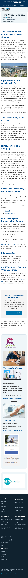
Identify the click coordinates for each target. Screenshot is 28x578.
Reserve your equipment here (10, 244)
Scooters (3, 501)
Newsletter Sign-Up (20, 524)
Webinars (4, 524)
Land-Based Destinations (9, 19)
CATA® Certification (6, 519)
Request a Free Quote (14, 313)
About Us (9, 17)
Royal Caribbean (10, 213)
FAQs (2, 545)
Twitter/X (4, 554)
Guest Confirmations (19, 528)
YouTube (3, 557)
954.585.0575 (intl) (6, 540)
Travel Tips (18, 510)
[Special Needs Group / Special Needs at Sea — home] (5, 9)
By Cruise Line (19, 502)
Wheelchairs (4, 504)
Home (4, 17)
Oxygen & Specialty (6, 509)
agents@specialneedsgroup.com (13, 430)
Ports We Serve (19, 505)
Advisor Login (5, 522)
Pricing (3, 511)
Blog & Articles (19, 522)
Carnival (7, 211)
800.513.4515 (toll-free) (6, 537)
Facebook (4, 551)
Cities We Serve (19, 507)
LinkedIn (3, 562)
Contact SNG (5, 542)
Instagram (4, 559)
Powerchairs (4, 506)
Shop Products (19, 519)
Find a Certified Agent (5, 528)
